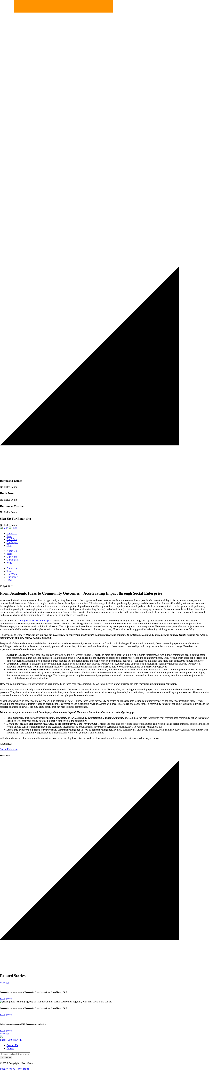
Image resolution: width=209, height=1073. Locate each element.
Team (9, 536)
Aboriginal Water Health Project (34, 620)
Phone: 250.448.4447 (11, 1039)
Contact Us (12, 1045)
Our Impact (12, 542)
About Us (12, 533)
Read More (6, 998)
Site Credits (23, 1068)
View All (4, 982)
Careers (10, 1048)
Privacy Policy (7, 1068)
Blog (9, 545)
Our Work (12, 539)
